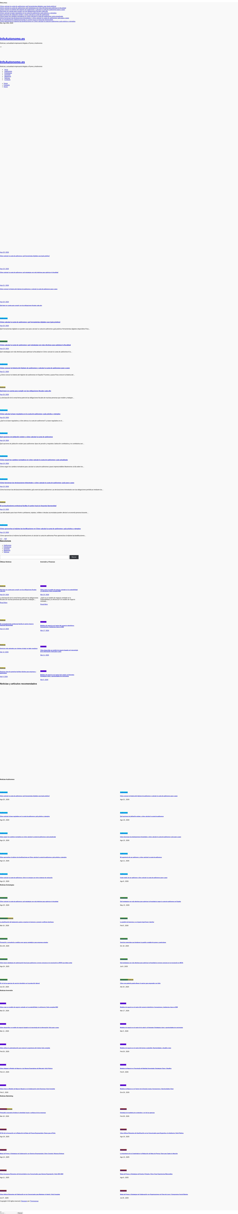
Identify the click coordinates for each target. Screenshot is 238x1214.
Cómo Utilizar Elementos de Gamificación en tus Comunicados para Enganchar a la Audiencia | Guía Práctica (151, 1133)
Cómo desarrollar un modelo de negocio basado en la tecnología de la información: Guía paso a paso (59, 650)
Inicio (6, 69)
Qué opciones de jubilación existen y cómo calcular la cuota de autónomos (26, 437)
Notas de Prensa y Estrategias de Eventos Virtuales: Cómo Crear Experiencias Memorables (146, 1174)
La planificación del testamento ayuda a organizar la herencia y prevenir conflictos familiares (27, 922)
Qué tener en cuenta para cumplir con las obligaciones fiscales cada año (21, 305)
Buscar (74, 557)
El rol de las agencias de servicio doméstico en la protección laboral (20, 983)
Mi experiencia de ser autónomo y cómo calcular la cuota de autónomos (141, 857)
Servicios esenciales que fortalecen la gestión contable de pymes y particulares (143, 942)
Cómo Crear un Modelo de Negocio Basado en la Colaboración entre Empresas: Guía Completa (27, 1089)
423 (5, 539)
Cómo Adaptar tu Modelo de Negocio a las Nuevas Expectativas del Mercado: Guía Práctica (26, 1068)
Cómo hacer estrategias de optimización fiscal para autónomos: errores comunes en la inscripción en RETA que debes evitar (36, 963)
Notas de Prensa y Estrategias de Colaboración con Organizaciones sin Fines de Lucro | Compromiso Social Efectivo (154, 1194)
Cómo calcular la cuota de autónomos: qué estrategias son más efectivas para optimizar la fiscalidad (4, 124)
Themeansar (34, 1201)
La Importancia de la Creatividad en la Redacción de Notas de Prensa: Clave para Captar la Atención (149, 1153)
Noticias (7, 78)
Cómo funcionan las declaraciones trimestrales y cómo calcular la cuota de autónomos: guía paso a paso (37, 483)
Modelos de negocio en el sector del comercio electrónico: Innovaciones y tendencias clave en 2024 (57, 626)
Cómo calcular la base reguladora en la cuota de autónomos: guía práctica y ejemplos (4, 189)
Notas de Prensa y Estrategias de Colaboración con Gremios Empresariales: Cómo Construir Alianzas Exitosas (32, 1153)
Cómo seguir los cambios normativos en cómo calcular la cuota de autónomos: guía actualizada (34, 460)
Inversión (7, 74)
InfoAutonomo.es (12, 38)
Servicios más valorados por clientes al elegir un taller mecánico (18, 648)
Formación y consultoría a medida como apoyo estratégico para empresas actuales (24, 942)
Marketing (7, 76)
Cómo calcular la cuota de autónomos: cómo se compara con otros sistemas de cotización (26, 877)
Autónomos (8, 71)
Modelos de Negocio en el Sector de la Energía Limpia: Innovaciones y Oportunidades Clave (146, 1089)
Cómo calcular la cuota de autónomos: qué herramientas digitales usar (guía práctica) (24, 256)
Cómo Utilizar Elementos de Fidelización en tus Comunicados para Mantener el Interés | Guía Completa (30, 1194)
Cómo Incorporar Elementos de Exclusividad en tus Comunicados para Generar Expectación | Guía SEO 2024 (31, 1174)
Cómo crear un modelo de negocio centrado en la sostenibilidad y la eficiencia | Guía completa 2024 (59, 590)
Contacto (7, 79)
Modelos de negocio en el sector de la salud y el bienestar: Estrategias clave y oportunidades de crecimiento (57, 675)
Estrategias (8, 73)
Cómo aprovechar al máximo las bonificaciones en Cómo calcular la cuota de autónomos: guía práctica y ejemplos (40, 528)
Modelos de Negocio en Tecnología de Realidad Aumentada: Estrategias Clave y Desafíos (145, 1068)
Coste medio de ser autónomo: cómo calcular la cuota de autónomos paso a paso (143, 877)
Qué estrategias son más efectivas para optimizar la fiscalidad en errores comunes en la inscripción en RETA (151, 963)
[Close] (0, 1211)
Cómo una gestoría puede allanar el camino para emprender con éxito (140, 983)
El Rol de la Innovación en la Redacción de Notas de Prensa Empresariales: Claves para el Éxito (27, 1133)
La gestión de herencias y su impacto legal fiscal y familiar (137, 922)
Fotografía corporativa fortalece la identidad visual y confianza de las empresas (23, 1112)
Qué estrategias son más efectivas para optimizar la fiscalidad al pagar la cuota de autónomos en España (150, 901)
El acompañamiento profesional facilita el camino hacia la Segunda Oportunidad (28, 506)
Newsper (24, 1201)
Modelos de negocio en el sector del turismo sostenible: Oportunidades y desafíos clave (145, 1048)
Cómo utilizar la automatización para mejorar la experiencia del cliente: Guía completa (25, 1048)
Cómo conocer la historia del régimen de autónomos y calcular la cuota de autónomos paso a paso (4, 148)
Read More (3, 602)
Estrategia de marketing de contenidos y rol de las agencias (137, 1112)
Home (6, 83)
